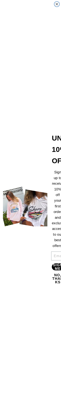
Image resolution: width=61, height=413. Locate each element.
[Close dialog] (57, 4)
